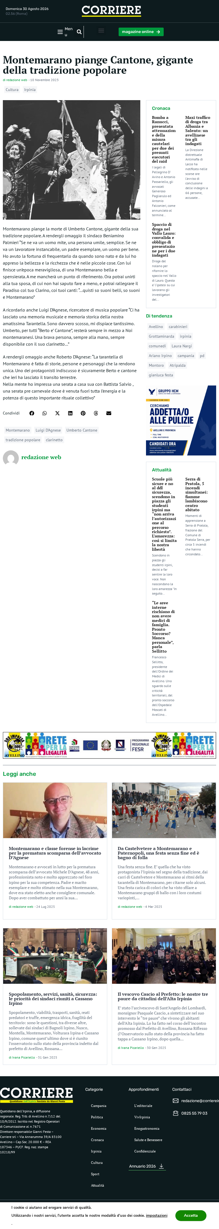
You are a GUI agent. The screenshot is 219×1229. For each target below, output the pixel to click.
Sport (95, 1174)
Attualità (97, 1185)
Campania (98, 1106)
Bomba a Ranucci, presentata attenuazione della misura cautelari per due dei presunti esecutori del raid (164, 139)
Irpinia (30, 90)
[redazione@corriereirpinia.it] (175, 1100)
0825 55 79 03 (194, 1113)
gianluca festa (161, 375)
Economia (98, 1128)
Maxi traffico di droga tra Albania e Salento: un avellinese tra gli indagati (197, 130)
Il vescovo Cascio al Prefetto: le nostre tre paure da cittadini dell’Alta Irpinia (163, 996)
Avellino (156, 327)
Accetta (191, 1215)
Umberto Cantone (81, 430)
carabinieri (178, 327)
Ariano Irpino (160, 356)
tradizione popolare (23, 440)
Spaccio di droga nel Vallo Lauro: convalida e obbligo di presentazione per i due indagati (164, 240)
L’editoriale (143, 1106)
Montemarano (18, 430)
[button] (79, 32)
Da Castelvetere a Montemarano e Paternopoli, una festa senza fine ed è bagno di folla (158, 853)
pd (202, 356)
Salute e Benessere (148, 1140)
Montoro (156, 365)
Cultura (12, 90)
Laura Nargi (182, 346)
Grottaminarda (161, 336)
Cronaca (97, 1140)
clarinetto (54, 440)
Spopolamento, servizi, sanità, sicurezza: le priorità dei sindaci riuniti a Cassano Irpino (53, 998)
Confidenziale (145, 1151)
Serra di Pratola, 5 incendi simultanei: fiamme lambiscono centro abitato (196, 494)
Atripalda (178, 365)
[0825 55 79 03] (175, 1113)
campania (186, 356)
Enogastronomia (146, 1128)
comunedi (157, 346)
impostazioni (156, 1215)
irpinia (185, 336)
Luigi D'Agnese (48, 430)
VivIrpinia (142, 1117)
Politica (97, 1117)
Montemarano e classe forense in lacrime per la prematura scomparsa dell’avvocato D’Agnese (55, 853)
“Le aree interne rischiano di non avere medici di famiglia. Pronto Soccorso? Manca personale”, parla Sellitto (163, 626)
